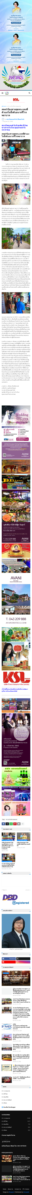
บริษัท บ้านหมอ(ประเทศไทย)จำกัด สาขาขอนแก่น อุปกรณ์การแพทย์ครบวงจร (21, 1026)
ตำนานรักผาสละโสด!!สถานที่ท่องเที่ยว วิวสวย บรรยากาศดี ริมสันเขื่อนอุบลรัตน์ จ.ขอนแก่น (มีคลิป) (21, 1037)
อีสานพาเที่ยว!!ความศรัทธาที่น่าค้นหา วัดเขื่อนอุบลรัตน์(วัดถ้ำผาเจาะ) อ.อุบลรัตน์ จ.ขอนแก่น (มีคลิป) (21, 1057)
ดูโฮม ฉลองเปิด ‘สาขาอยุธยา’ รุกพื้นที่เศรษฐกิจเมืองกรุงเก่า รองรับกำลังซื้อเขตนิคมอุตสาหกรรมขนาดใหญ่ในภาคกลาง (21, 991)
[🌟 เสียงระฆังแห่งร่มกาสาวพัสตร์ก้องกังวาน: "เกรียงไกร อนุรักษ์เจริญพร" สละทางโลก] (7, 1067)
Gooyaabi (26, 1192)
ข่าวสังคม (4, 1103)
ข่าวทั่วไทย (4, 1094)
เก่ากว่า (27, 890)
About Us (10, 1189)
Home (4, 1189)
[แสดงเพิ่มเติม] (22, 823)
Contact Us (18, 1189)
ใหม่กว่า (5, 890)
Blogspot (11, 1192)
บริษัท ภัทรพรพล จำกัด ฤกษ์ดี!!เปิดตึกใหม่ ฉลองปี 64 (23, 844)
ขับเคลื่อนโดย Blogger (9, 1107)
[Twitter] (7, 823)
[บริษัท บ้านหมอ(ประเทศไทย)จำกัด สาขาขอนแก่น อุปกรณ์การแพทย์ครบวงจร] (7, 1026)
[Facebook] (3, 823)
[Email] (18, 823)
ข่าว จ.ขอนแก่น (6, 1091)
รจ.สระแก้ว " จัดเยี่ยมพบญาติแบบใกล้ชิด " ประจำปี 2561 (21, 1077)
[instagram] (23, 962)
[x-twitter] (23, 958)
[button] (2, 93)
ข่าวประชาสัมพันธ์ (7, 1100)
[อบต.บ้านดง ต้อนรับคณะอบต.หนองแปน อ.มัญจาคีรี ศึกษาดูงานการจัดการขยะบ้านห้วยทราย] (7, 1001)
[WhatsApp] (11, 823)
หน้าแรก (4, 106)
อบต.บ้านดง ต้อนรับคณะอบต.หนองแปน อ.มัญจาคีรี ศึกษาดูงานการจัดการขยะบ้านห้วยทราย (21, 1000)
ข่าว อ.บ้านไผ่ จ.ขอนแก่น (14, 106)
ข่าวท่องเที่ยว (5, 1097)
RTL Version (26, 1189)
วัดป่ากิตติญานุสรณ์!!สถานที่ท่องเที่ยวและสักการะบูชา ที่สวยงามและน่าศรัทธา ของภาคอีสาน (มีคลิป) (21, 1047)
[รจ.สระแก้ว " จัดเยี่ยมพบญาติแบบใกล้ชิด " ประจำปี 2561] (7, 1079)
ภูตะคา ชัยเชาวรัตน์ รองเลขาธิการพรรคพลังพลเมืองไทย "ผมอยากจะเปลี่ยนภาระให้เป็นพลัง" (21, 1158)
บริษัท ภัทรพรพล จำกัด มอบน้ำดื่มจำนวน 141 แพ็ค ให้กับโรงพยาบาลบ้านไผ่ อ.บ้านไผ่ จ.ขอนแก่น (7, 845)
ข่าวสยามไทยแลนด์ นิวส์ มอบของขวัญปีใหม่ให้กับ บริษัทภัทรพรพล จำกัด (8, 865)
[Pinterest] (15, 823)
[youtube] (9, 962)
